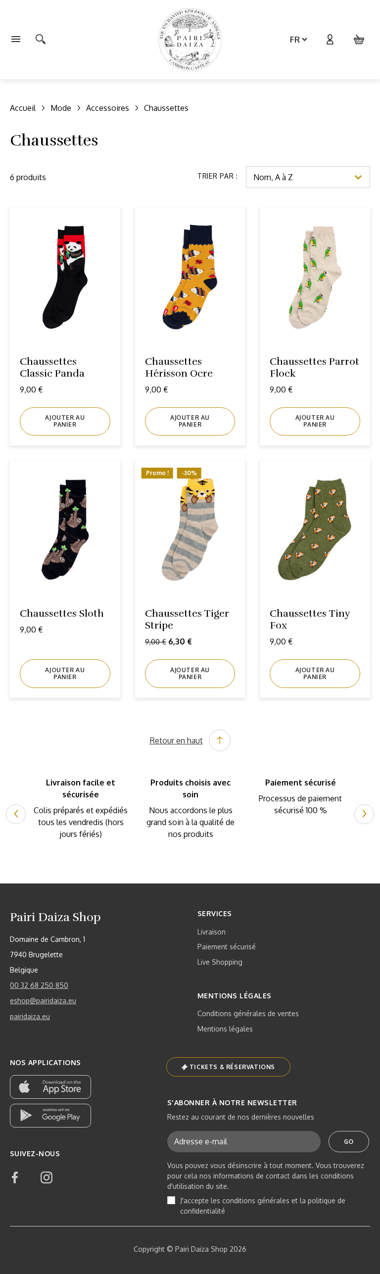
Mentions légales (225, 1029)
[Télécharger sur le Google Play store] (50, 1115)
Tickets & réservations (232, 1067)
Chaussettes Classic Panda (52, 367)
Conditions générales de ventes (248, 1013)
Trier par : (217, 176)
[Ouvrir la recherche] (40, 39)
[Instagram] (46, 1177)
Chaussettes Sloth (62, 613)
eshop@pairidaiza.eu (43, 1000)
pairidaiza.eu (30, 1016)
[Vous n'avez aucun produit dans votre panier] (359, 39)
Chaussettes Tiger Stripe (187, 619)
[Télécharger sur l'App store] (50, 1087)
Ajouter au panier (65, 421)
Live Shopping (219, 962)
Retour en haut (176, 740)
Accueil (23, 108)
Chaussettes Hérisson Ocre (179, 367)
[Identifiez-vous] (329, 39)
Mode (60, 108)
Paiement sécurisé (226, 946)
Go (349, 1141)
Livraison (211, 932)
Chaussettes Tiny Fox (310, 619)
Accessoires (107, 108)
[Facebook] (15, 1177)
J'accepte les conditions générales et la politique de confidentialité (262, 1205)
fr (295, 40)
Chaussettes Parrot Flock (314, 367)
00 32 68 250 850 (39, 985)
